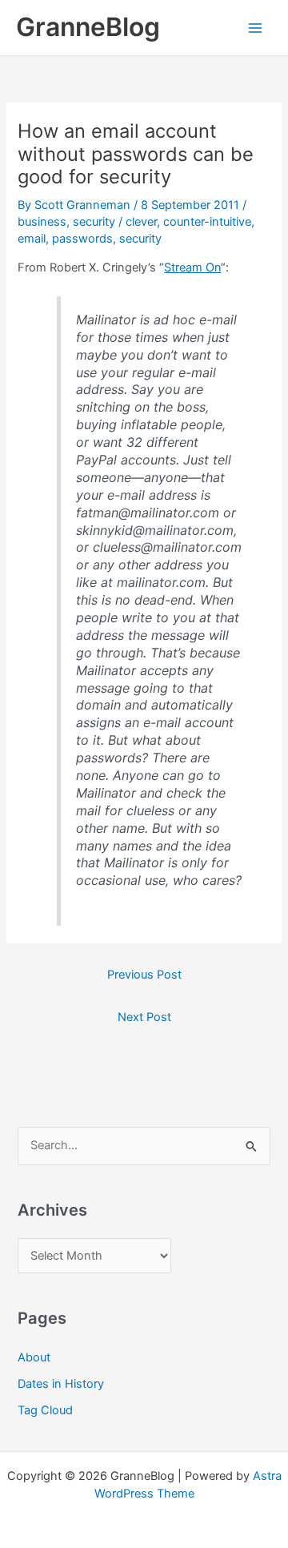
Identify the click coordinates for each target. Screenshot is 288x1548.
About (34, 1357)
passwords (82, 238)
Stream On (192, 267)
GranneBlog (88, 26)
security (94, 222)
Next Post (144, 1017)
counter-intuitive (207, 222)
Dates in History (61, 1384)
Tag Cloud (45, 1410)
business (42, 222)
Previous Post (144, 974)
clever (141, 222)
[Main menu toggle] (255, 28)
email (32, 238)
